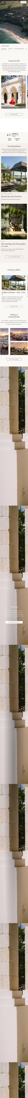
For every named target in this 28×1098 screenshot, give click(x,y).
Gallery (10, 49)
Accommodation (19, 49)
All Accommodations (14, 257)
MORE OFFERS (14, 306)
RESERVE (23, 2)
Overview (3, 49)
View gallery (14, 114)
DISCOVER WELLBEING (14, 622)
